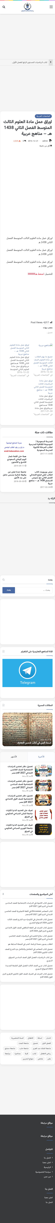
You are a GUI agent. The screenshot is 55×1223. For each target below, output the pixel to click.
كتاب (34, 1053)
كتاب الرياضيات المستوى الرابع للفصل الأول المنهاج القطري (23, 62)
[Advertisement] (27, 36)
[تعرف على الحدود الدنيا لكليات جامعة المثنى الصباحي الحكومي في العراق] (43, 814)
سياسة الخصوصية (43, 1172)
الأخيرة (41, 757)
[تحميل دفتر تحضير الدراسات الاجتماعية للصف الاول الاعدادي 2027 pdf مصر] (43, 800)
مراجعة (7, 1053)
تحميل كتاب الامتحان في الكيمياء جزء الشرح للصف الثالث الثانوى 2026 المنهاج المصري (30, 921)
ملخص (40, 1059)
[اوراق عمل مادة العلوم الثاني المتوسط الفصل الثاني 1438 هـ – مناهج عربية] (17, 360)
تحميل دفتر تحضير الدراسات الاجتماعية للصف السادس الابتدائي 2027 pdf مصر (20, 784)
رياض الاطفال (45, 1053)
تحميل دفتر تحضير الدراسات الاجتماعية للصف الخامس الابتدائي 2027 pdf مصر (20, 770)
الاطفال (30, 1038)
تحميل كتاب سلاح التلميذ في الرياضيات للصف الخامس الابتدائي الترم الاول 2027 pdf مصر (31, 938)
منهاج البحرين (28, 1059)
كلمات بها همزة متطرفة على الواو (29, 743)
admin (45, 141)
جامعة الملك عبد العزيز (42, 1048)
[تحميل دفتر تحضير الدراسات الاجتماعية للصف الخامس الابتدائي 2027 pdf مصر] (43, 771)
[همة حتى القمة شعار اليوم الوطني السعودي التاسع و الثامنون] (14, 447)
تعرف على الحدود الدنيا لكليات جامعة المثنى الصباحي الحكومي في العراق (19, 814)
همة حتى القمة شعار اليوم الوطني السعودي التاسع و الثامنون (16, 459)
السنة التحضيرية (17, 1038)
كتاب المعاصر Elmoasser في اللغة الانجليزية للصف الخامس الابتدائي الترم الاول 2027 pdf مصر (29, 913)
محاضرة (18, 1053)
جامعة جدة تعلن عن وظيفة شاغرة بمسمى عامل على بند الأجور (14, 475)
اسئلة (40, 1038)
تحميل (35, 1043)
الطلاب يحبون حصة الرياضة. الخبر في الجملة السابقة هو (30, 944)
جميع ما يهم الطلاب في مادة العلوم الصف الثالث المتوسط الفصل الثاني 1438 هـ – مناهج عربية (43, 363)
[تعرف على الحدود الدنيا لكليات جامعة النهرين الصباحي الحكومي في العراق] (43, 829)
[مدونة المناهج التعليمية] (27, 7)
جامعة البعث (24, 1043)
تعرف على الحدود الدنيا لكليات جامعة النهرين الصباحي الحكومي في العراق (19, 828)
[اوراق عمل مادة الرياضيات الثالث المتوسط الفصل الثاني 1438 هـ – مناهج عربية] (41, 397)
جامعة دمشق (10, 1048)
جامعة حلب (24, 1048)
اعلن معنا (47, 1162)
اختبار (48, 1038)
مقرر (49, 1059)
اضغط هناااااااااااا (36, 274)
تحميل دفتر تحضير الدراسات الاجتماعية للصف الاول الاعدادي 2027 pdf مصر (19, 799)
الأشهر (14, 757)
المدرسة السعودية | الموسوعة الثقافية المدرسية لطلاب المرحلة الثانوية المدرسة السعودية (41, 446)
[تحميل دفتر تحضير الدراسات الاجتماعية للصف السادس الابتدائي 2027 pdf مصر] (43, 785)
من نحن (47, 1176)
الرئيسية (47, 1167)
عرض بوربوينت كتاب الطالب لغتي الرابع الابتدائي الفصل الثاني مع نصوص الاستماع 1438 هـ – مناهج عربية (41, 477)
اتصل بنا (47, 1157)
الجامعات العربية (43, 116)
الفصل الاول (46, 1043)
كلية (26, 1053)
